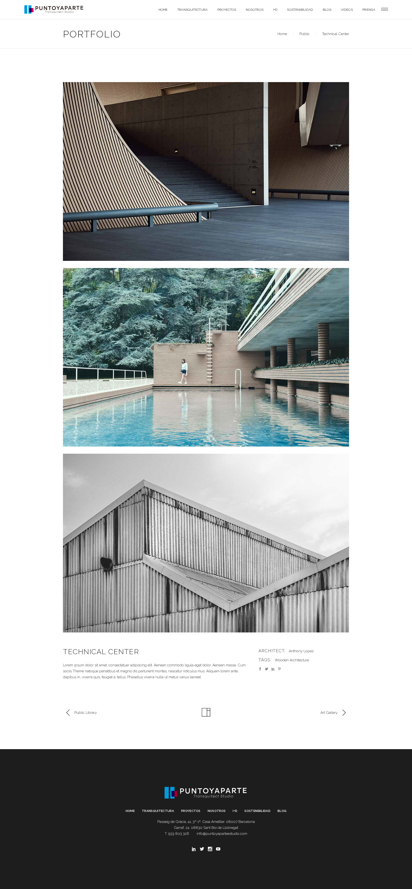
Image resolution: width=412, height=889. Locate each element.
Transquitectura (158, 811)
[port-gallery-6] (206, 543)
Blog (282, 811)
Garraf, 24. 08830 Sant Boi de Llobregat (206, 828)
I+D (235, 811)
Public (304, 34)
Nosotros (217, 811)
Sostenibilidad (257, 811)
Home (282, 34)
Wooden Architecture (292, 660)
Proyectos (191, 811)
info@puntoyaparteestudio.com (222, 833)
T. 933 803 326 (177, 833)
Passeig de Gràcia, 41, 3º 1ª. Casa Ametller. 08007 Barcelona (206, 822)
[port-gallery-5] (206, 357)
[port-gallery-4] (206, 171)
